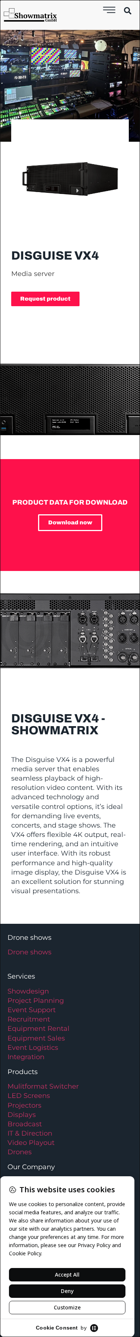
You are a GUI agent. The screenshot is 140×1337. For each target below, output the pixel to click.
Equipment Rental (38, 1028)
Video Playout (31, 1143)
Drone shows (29, 952)
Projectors (24, 1105)
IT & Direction (29, 1133)
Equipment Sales (36, 1038)
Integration (25, 1057)
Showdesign (28, 991)
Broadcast (24, 1124)
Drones (19, 1152)
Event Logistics (32, 1047)
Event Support (31, 1010)
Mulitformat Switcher (43, 1086)
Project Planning (35, 1001)
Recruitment (28, 1019)
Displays (21, 1115)
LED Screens (28, 1096)
